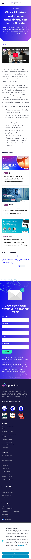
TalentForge (5, 447)
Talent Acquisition (6, 436)
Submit (7, 351)
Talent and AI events (7, 476)
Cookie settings (15, 549)
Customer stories (6, 457)
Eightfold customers (7, 455)
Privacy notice (5, 517)
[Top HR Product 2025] (21, 416)
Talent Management (7, 439)
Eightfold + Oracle (6, 497)
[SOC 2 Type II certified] (4, 408)
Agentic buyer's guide (7, 492)
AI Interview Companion (8, 431)
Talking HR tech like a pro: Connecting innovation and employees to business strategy (15, 242)
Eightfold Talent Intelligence (9, 434)
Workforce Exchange (7, 442)
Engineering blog (6, 471)
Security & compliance (7, 508)
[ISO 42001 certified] (12, 408)
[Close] (29, 524)
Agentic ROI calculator (7, 479)
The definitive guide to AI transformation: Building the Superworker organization (13, 179)
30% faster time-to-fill (7, 495)
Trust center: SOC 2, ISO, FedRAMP (10, 511)
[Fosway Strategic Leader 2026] (4, 416)
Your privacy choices (6, 520)
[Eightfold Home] (15, 2)
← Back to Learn (6, 45)
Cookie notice (21, 545)
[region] (15, 540)
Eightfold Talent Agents (8, 426)
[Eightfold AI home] (10, 385)
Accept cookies (15, 556)
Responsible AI (5, 506)
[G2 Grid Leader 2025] (12, 416)
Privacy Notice (19, 362)
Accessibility (5, 514)
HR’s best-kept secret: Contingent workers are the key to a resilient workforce (15, 210)
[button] (22, 266)
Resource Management (8, 444)
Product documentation (8, 482)
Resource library (6, 474)
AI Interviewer (5, 428)
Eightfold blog (5, 468)
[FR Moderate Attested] (21, 408)
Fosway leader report (7, 489)
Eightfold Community (7, 460)
